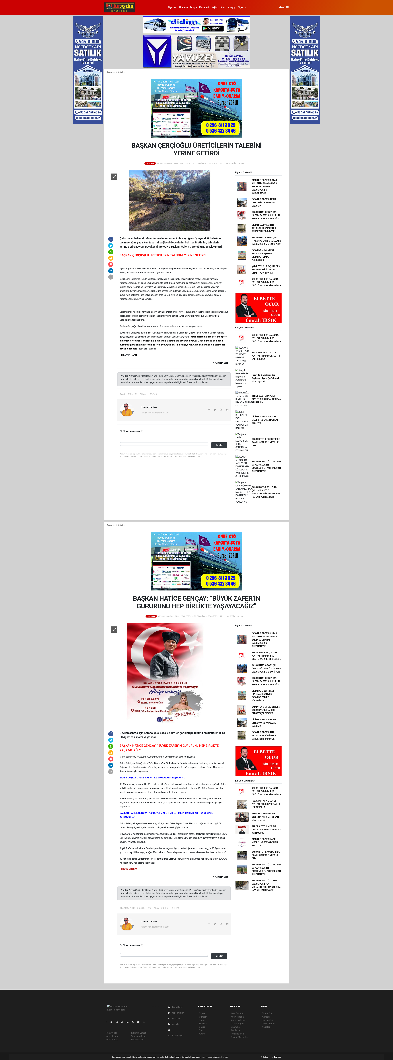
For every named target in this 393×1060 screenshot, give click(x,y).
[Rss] (134, 1022)
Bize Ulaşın (177, 1035)
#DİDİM (175, 908)
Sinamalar (235, 1027)
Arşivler (176, 1024)
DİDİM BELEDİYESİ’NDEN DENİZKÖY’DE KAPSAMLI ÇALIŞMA (264, 202)
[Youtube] (123, 1022)
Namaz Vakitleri (238, 1020)
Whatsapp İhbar (138, 1036)
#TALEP (143, 394)
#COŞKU (141, 908)
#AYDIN (153, 394)
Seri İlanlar (236, 1030)
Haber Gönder (137, 1039)
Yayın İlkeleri (112, 1036)
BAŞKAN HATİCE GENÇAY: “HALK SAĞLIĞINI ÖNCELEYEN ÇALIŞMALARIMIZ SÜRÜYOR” (266, 240)
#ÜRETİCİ (132, 394)
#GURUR (165, 908)
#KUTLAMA (153, 908)
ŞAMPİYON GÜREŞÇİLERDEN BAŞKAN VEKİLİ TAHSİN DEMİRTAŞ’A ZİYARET (266, 269)
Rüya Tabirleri (268, 1023)
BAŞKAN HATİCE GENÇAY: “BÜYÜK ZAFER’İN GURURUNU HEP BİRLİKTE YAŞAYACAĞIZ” (266, 215)
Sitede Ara (267, 1013)
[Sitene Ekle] (145, 1022)
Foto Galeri (177, 1007)
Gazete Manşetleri (239, 1037)
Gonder (219, 445)
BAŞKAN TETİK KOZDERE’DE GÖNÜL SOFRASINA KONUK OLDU (266, 442)
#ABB (123, 394)
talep (144, 283)
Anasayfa (111, 72)
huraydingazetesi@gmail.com (155, 412)
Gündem (183, 7)
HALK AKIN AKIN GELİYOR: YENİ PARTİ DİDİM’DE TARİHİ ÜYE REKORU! (266, 355)
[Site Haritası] (139, 1022)
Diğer (241, 7)
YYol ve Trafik (237, 1017)
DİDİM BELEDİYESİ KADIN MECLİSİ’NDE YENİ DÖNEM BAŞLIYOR (265, 419)
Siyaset (172, 7)
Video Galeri (178, 1013)
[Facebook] (107, 1022)
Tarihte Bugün (237, 1023)
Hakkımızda (111, 1033)
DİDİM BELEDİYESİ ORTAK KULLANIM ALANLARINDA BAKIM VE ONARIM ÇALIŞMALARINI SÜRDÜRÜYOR (264, 186)
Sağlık (214, 7)
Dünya (193, 7)
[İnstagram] (118, 1022)
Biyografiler (267, 1020)
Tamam (277, 1057)
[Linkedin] (129, 1022)
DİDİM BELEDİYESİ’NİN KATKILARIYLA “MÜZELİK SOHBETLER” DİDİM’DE (264, 228)
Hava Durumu (237, 1013)
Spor (223, 7)
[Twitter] (112, 1022)
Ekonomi (204, 7)
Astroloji (266, 1027)
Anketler (266, 1017)
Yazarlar (175, 1018)
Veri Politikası (112, 1039)
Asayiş (231, 7)
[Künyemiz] (170, 1030)
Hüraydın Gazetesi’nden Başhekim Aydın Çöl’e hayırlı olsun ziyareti (265, 378)
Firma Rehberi (237, 1033)
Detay (265, 1057)
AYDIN (127, 355)
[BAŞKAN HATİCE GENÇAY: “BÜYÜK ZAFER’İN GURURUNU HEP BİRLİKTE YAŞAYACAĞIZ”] (168, 674)
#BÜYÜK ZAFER (127, 908)
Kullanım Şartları (138, 1033)
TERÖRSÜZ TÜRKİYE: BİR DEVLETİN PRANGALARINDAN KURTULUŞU (266, 399)
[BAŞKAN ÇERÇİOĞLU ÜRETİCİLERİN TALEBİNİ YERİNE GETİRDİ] (168, 200)
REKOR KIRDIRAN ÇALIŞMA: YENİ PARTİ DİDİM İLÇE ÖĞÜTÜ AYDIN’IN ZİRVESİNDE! (266, 282)
